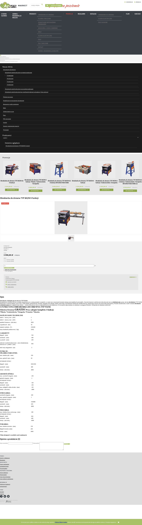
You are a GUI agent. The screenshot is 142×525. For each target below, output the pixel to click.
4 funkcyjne (10, 79)
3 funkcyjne (10, 82)
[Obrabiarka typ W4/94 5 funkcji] (71, 238)
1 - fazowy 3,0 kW (9, 259)
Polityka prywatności (5, 484)
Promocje (69, 14)
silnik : (5, 258)
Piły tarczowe (43, 43)
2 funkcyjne (10, 85)
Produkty (32, 14)
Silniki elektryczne (45, 36)
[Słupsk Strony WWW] (8, 501)
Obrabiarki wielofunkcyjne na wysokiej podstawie (19, 89)
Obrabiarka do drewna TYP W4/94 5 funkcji (18, 146)
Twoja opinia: (36, 443)
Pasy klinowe (102, 22)
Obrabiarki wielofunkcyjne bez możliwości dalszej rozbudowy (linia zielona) (26, 92)
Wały (40, 32)
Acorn (13, 278)
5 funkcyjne (2, 60)
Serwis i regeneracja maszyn (16, 15)
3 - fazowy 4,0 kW (9, 261)
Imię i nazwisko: (4, 443)
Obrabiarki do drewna (46, 15)
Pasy (39, 39)
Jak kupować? (3, 486)
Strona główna (4, 15)
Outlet (40, 47)
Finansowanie (3, 474)
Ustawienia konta (4, 466)
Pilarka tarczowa (44, 18)
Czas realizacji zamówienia (6, 479)
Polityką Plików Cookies (61, 522)
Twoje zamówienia (4, 464)
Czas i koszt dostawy (5, 477)
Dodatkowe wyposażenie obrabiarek (47, 23)
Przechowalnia (3, 468)
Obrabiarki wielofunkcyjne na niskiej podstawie (10, 59)
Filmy (128, 14)
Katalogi (93, 14)
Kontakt (138, 14)
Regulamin (81, 14)
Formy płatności (4, 472)
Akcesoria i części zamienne (48, 28)
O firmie (2, 494)
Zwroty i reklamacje (5, 458)
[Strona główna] (8, 5)
